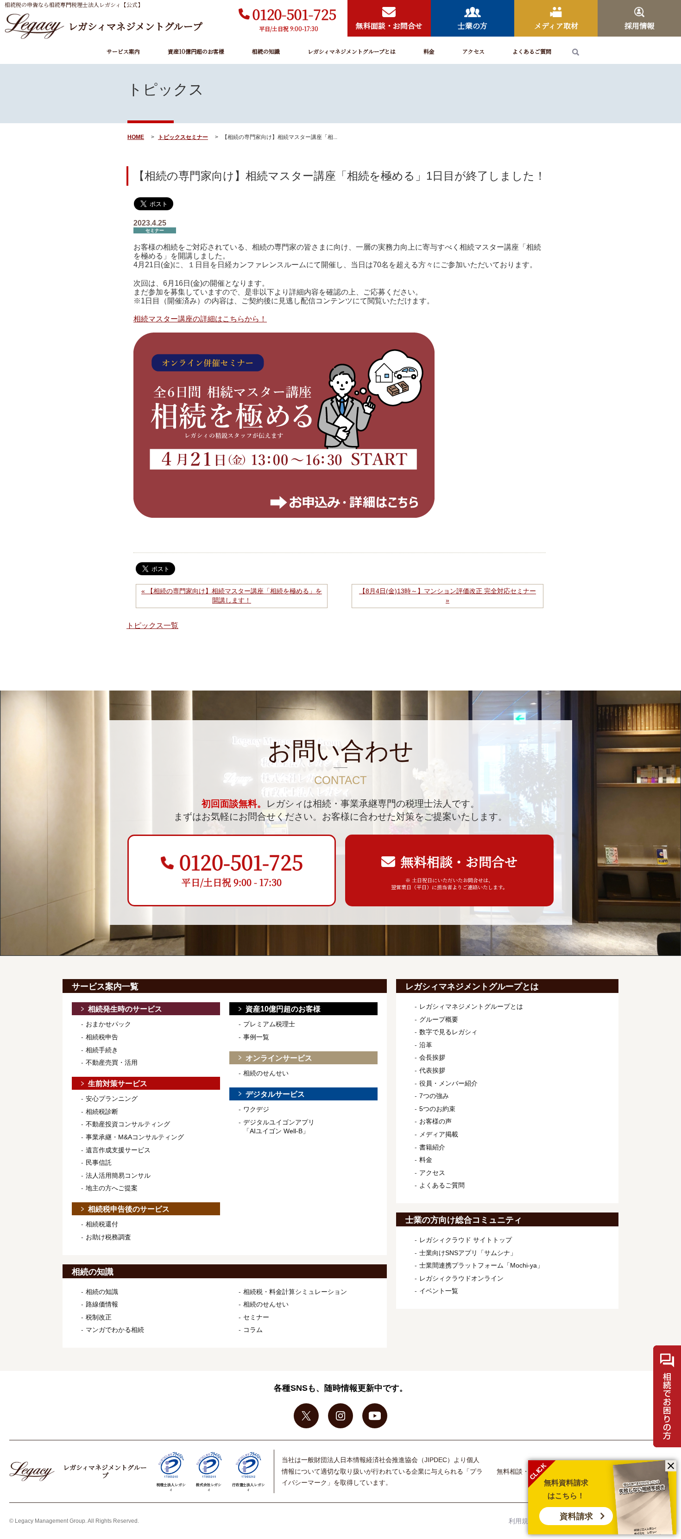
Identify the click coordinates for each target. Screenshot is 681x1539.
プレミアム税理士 (269, 1024)
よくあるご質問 (531, 51)
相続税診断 (102, 1111)
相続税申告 (102, 1037)
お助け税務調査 (108, 1237)
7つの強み (434, 1095)
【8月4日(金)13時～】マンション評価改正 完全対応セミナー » (447, 595)
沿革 (425, 1045)
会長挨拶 (432, 1057)
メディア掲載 (438, 1134)
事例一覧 (256, 1037)
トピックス (172, 137)
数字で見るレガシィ (448, 1032)
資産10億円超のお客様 (196, 51)
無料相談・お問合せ (525, 1471)
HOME (135, 137)
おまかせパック (108, 1024)
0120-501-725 (294, 14)
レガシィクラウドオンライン (461, 1278)
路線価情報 (102, 1304)
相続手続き (102, 1050)
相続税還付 (102, 1224)
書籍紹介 (432, 1147)
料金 (429, 51)
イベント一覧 (438, 1290)
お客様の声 (435, 1121)
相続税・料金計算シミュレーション (295, 1291)
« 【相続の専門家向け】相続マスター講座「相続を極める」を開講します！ (231, 595)
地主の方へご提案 (112, 1188)
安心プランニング (112, 1098)
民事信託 (99, 1162)
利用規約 (522, 1521)
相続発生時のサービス (125, 1009)
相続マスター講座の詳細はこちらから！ (200, 319)
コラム (253, 1329)
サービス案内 (123, 51)
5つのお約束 (437, 1108)
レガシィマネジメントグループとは (352, 51)
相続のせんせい (266, 1073)
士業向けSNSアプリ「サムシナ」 (468, 1252)
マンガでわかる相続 (115, 1329)
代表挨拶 (432, 1070)
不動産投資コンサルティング (128, 1124)
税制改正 (99, 1317)
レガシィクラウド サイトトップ (465, 1240)
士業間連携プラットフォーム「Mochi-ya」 (481, 1265)
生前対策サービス (117, 1083)
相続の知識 (266, 51)
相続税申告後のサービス (129, 1209)
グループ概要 (438, 1019)
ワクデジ (256, 1109)
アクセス (473, 51)
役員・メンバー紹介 (448, 1083)
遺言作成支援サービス (118, 1150)
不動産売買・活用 (112, 1062)
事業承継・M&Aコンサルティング (135, 1137)
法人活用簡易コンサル (118, 1175)
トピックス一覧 (152, 625)
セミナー (197, 137)
